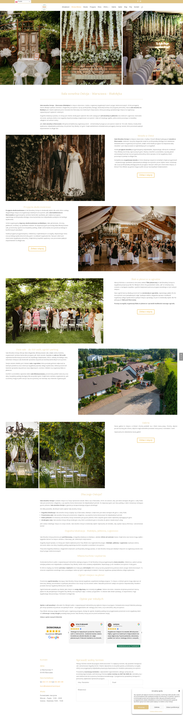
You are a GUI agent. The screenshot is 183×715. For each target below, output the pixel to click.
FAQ (130, 7)
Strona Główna (76, 7)
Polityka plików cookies (156, 711)
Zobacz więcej (145, 175)
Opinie (120, 7)
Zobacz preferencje (172, 707)
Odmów (156, 707)
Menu (99, 7)
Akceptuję (141, 707)
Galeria (114, 7)
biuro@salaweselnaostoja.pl (50, 686)
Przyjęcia (93, 7)
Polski (20, 1)
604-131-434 (47, 682)
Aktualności (65, 7)
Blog (125, 7)
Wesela (85, 7)
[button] (179, 691)
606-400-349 (58, 682)
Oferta (105, 7)
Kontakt (136, 7)
